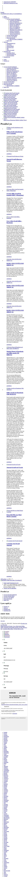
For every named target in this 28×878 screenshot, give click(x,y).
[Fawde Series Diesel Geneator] (13, 464)
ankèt (8, 153)
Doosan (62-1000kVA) (15, 24)
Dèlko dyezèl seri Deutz (9, 97)
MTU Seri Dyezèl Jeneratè (10, 105)
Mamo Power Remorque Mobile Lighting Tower (15, 120)
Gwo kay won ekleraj (12, 36)
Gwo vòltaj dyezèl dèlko (18, 626)
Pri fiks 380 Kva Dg (18, 629)
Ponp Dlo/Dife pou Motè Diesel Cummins (14, 515)
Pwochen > (4, 579)
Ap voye (3, 621)
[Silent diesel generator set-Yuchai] (15, 156)
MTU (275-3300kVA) (15, 27)
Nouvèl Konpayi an (11, 54)
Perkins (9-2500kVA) (15, 28)
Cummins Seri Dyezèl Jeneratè (11, 94)
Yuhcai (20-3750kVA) (12, 80)
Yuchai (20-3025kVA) (15, 34)
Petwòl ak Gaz (10, 47)
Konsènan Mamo (11, 53)
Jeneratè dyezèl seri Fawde (15, 467)
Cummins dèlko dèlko (8, 629)
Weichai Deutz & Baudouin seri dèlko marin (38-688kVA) (15, 353)
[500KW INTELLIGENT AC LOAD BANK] (15, 282)
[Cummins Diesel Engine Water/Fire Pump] (15, 512)
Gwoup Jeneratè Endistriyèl (13, 19)
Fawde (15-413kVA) (14, 31)
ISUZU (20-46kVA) (14, 25)
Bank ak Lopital (10, 50)
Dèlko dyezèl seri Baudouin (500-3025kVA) (15, 393)
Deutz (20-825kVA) (14, 21)
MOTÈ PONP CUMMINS (16, 39)
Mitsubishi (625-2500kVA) (16, 29)
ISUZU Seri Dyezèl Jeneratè (10, 102)
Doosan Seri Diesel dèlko (10, 99)
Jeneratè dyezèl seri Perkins (10, 108)
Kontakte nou (7, 57)
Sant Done (9, 44)
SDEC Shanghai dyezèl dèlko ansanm (10, 627)
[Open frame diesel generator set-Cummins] (15, 128)
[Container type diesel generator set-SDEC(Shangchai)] (15, 190)
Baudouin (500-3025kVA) (16, 23)
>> (8, 579)
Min (8, 48)
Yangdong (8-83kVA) (15, 32)
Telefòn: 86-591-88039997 (10, 588)
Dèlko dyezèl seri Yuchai (9, 116)
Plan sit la (4, 624)
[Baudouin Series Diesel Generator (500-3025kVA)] (15, 389)
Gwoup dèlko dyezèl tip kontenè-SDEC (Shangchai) (15, 194)
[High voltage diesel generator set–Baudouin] (15, 218)
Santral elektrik (10, 46)
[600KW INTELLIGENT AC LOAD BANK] (15, 260)
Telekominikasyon (11, 43)
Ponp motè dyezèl (11, 38)
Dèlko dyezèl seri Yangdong (10, 113)
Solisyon (6, 42)
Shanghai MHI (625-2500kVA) (14, 77)
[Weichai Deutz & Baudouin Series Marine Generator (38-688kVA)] (15, 348)
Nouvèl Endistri (10, 55)
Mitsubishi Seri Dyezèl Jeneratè (11, 110)
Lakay (5, 16)
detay (10, 153)
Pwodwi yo (6, 17)
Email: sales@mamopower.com (11, 583)
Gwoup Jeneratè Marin (12, 35)
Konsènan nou (7, 51)
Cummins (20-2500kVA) (15, 20)
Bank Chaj (9, 40)
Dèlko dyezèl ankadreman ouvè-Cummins (15, 132)
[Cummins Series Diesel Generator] (14, 540)
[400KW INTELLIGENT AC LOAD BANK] (15, 307)
